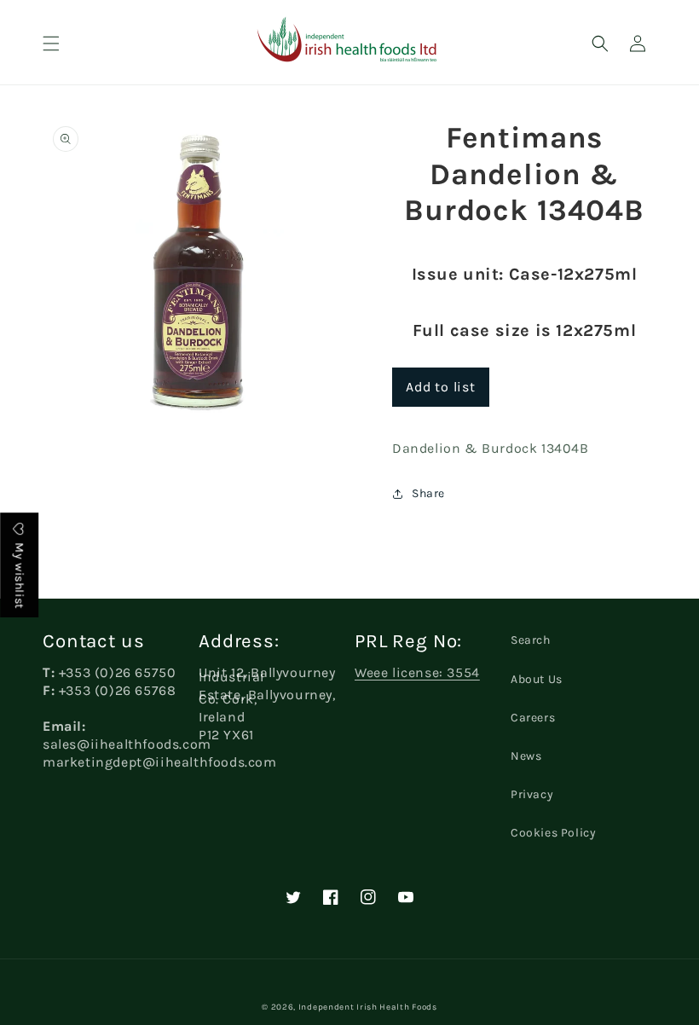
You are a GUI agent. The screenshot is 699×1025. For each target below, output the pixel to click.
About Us (537, 679)
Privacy (532, 794)
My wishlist (19, 574)
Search (531, 640)
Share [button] (428, 493)
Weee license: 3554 (417, 672)
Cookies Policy (553, 832)
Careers (533, 717)
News (526, 756)
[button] (51, 43)
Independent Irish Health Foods (367, 1007)
